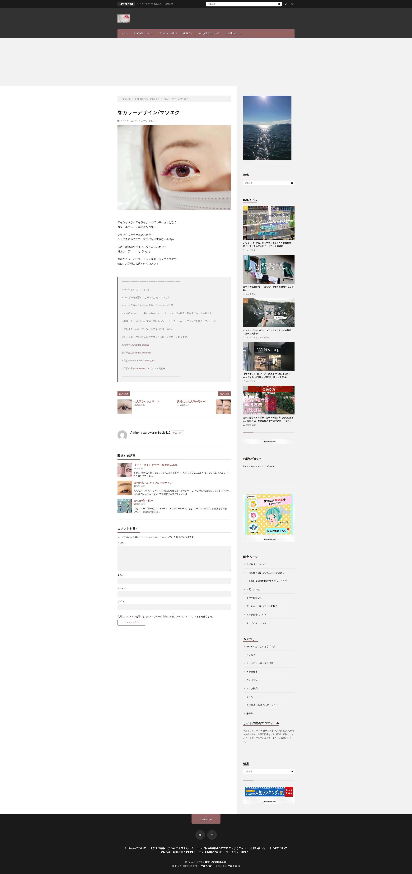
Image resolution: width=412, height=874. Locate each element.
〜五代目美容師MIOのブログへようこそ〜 (267, 581)
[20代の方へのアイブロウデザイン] (124, 488)
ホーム (124, 33)
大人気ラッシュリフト (146, 401)
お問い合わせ (234, 33)
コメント (121, 543)
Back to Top (206, 819)
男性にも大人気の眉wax (191, 401)
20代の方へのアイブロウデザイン (153, 482)
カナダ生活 (251, 250)
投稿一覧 (177, 433)
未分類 (249, 713)
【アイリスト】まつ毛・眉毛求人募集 (155, 464)
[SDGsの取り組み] (124, 506)
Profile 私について (143, 33)
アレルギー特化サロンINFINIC (174, 33)
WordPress (234, 866)
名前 (120, 575)
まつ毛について (254, 597)
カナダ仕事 (252, 671)
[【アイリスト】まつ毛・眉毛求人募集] (124, 470)
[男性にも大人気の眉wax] (223, 406)
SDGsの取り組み (143, 500)
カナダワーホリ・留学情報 (257, 337)
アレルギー (252, 654)
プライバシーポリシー (257, 622)
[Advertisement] (206, 61)
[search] (279, 4)
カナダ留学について (209, 33)
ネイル (249, 696)
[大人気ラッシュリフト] (124, 406)
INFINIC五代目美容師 (215, 862)
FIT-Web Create (205, 866)
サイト (120, 601)
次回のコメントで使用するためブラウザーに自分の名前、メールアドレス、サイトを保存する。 (165, 616)
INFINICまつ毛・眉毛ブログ (146, 121)
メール (121, 588)
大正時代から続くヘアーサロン (262, 705)
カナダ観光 (252, 688)
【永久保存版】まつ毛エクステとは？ (265, 572)
